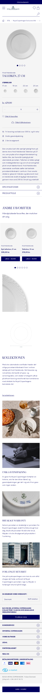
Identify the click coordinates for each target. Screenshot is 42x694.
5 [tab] (24, 267)
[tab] (21, 625)
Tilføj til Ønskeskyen (23, 122)
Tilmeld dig (21, 617)
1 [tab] (15, 267)
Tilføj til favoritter (11, 116)
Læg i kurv (21, 689)
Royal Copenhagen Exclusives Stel (24, 20)
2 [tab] (17, 267)
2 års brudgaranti (23, 2)
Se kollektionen (8, 395)
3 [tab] (19, 267)
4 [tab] (22, 267)
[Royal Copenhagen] (13, 8)
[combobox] (21, 14)
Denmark (8, 599)
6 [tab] (26, 267)
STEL (8, 20)
